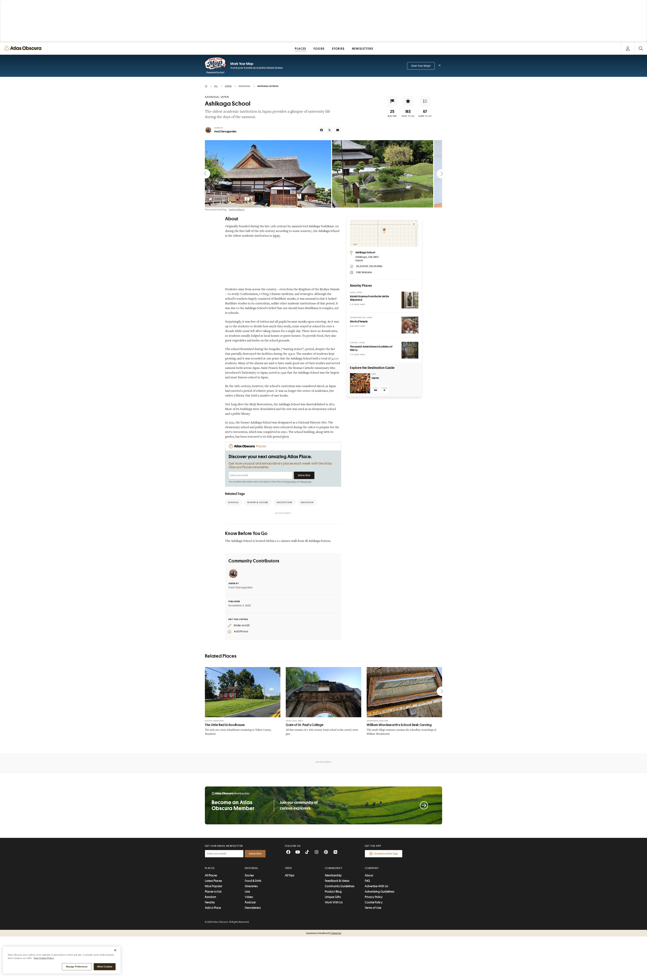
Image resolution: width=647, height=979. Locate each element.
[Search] (640, 48)
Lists (247, 891)
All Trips (289, 875)
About (369, 875)
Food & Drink (253, 880)
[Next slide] (441, 174)
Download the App (386, 853)
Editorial (251, 868)
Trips (288, 868)
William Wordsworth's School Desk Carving (399, 725)
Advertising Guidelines (379, 891)
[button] (392, 101)
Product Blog (333, 891)
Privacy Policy (291, 482)
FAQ (367, 880)
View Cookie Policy (44, 958)
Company (372, 868)
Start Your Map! (420, 66)
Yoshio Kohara (236, 209)
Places (210, 868)
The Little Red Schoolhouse (225, 725)
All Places (211, 875)
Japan (276, 236)
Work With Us (334, 902)
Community (334, 868)
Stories (249, 875)
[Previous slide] (205, 174)
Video (249, 897)
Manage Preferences (76, 966)
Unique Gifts (333, 897)
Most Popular (213, 886)
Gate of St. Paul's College (304, 725)
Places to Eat (213, 891)
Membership (333, 875)
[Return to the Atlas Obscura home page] (23, 48)
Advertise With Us (376, 886)
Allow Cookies (104, 966)
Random (210, 897)
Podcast (250, 902)
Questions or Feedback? (323, 933)
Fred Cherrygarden (225, 131)
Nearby (210, 902)
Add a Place (213, 907)
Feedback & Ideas (337, 880)
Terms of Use (306, 482)
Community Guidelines (339, 886)
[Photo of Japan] (360, 383)
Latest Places (213, 880)
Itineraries (251, 886)
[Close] (115, 950)
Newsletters (253, 907)
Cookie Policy (373, 902)
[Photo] (410, 300)
